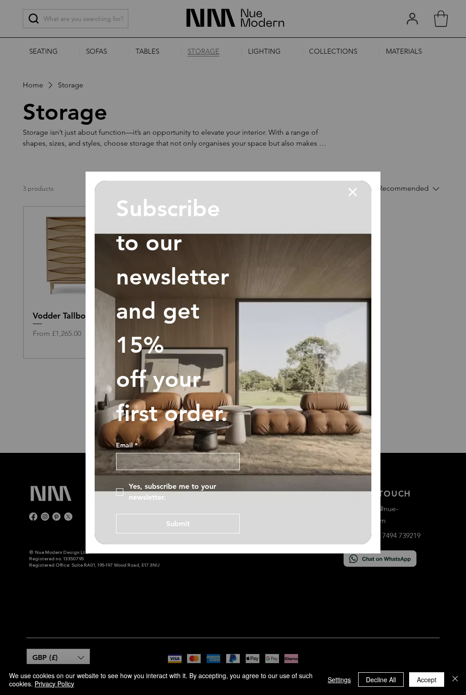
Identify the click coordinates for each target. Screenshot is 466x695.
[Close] (455, 679)
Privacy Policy (54, 683)
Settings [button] (339, 679)
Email (126, 445)
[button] (353, 192)
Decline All (381, 679)
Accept (426, 679)
